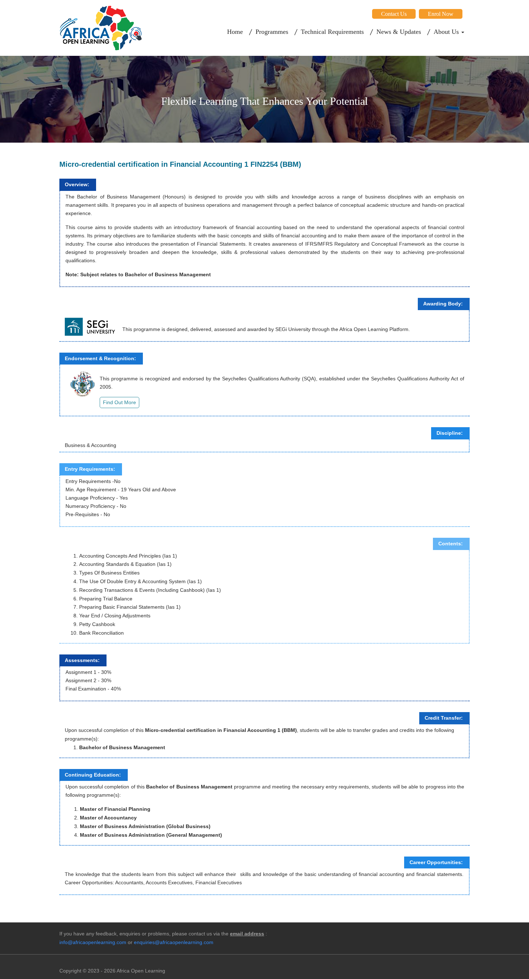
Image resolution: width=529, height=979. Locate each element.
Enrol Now (440, 14)
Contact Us (394, 14)
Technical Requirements (332, 31)
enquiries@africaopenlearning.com (173, 942)
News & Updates (398, 31)
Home (235, 31)
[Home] (100, 28)
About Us (447, 31)
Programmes (272, 31)
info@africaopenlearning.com (92, 942)
